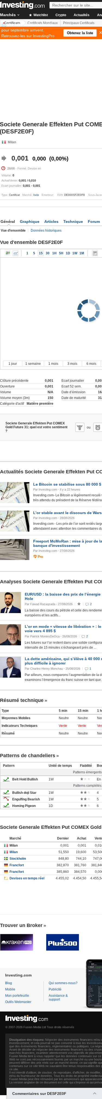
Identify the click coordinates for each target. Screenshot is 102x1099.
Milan (14, 852)
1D (68, 253)
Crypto (60, 15)
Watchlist (40, 15)
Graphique (29, 221)
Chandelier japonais (8, 253)
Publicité (55, 989)
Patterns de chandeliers (27, 755)
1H (54, 253)
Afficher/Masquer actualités (95, 253)
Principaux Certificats (78, 23)
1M (81, 253)
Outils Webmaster (18, 1002)
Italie (36, 194)
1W (74, 253)
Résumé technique (22, 700)
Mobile (10, 989)
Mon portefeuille (17, 996)
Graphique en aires (15, 253)
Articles (51, 221)
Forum (94, 221)
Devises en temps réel (27, 878)
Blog (8, 983)
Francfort (17, 865)
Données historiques (46, 230)
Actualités (81, 15)
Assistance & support (58, 997)
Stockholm (18, 859)
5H (61, 253)
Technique (73, 221)
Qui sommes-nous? (63, 983)
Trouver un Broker (21, 925)
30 (48, 253)
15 (41, 253)
